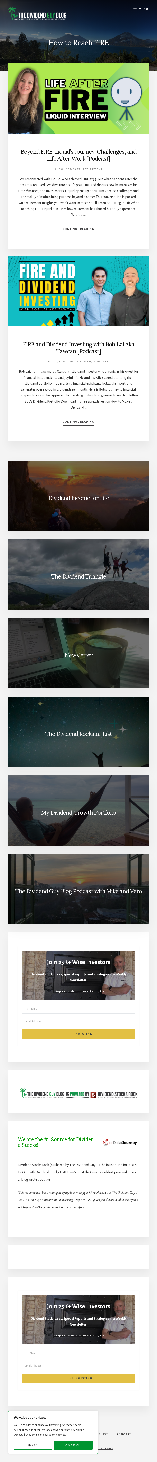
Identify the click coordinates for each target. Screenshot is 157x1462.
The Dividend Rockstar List (78, 734)
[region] (53, 1432)
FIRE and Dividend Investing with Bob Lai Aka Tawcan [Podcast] (78, 348)
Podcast (72, 169)
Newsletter (79, 655)
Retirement (93, 169)
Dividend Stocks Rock (33, 1165)
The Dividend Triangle (78, 576)
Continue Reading (78, 230)
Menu (143, 9)
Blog (58, 169)
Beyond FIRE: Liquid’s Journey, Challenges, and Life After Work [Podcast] (78, 155)
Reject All (33, 1445)
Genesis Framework (100, 1448)
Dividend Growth (75, 361)
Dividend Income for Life (78, 498)
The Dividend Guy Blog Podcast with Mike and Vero (78, 891)
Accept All (73, 1445)
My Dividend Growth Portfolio (78, 812)
